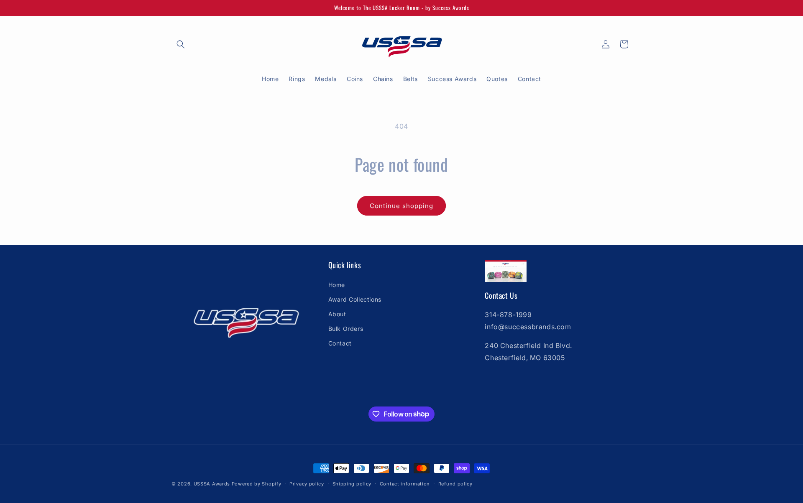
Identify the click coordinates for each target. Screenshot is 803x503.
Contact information (405, 483)
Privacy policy (306, 483)
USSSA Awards (212, 484)
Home (336, 284)
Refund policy (455, 483)
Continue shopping (401, 206)
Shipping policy (352, 483)
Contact (340, 343)
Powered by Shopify (256, 484)
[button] (180, 44)
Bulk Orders (345, 328)
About (337, 313)
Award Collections (354, 298)
